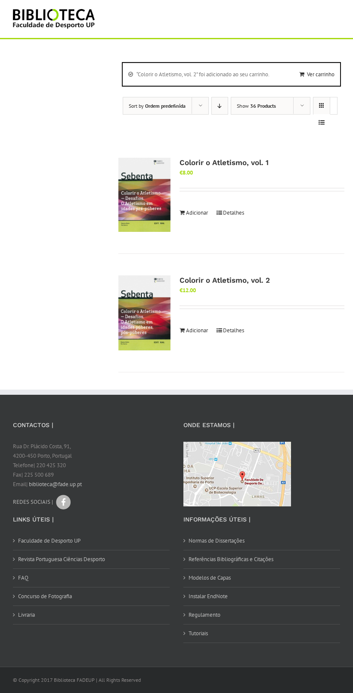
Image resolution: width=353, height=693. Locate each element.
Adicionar (197, 212)
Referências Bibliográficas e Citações (231, 559)
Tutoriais (198, 633)
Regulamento (204, 614)
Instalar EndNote (208, 596)
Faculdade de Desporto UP (49, 540)
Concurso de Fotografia (45, 596)
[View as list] (321, 122)
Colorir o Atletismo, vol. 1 (224, 162)
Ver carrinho (320, 74)
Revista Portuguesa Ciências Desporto (61, 559)
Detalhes (233, 212)
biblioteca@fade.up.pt (55, 484)
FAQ (23, 577)
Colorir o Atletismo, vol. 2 (225, 280)
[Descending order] (219, 106)
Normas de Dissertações (217, 540)
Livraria (26, 614)
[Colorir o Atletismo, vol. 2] (144, 312)
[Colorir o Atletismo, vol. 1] (144, 195)
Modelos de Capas (210, 577)
